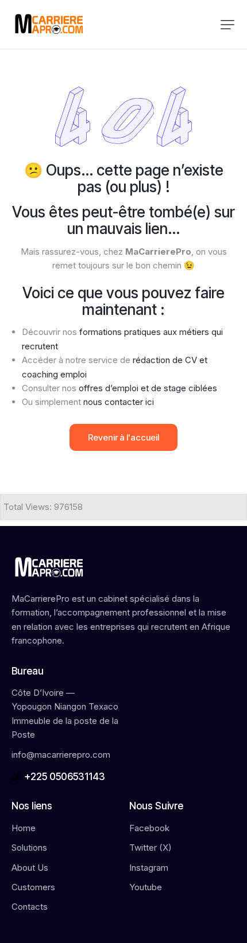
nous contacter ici (118, 401)
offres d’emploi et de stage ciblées (148, 388)
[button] (227, 25)
